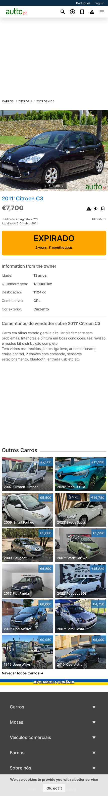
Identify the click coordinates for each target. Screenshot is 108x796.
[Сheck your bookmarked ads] (82, 12)
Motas (16, 722)
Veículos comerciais (30, 737)
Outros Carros (19, 450)
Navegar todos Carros (20, 673)
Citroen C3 (46, 101)
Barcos (17, 752)
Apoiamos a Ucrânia (54, 682)
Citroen (25, 101)
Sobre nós (20, 767)
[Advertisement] (54, 59)
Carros (8, 101)
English (99, 3)
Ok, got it (54, 788)
